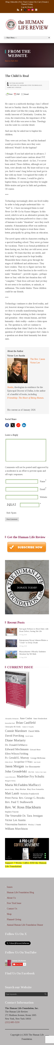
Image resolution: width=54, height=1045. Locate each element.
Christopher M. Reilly (13, 727)
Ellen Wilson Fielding (16, 753)
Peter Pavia (11, 797)
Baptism (13, 85)
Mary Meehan (20, 789)
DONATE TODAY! (27, 587)
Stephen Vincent (11, 812)
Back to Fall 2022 (11, 61)
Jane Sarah (37, 762)
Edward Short (35, 749)
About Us (11, 898)
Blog (7, 2)
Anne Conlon (26, 718)
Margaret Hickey (10, 781)
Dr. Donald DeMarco (16, 745)
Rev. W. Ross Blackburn (23, 807)
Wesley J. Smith (34, 824)
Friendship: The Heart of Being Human (25, 398)
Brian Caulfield (26, 722)
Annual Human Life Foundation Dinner (25, 925)
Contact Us (32, 2)
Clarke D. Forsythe (28, 727)
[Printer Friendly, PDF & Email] (17, 94)
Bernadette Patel (10, 723)
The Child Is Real (17, 76)
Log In (23, 7)
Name (42, 481)
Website (43, 497)
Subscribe (14, 2)
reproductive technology (31, 85)
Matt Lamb (12, 793)
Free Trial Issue (14, 903)
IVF (18, 85)
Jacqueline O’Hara (23, 761)
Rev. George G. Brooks (32, 797)
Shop (9, 914)
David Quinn (29, 736)
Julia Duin (31, 772)
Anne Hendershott (40, 719)
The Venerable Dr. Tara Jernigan (24, 815)
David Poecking (14, 735)
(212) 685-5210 (12, 1022)
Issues (9, 887)
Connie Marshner (16, 731)
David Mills (34, 731)
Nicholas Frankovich (29, 794)
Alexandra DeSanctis (12, 719)
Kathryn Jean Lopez (40, 772)
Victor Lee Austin (16, 83)
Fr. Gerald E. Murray (17, 757)
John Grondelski (16, 771)
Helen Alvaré (9, 762)
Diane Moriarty (15, 740)
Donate (45, 2)
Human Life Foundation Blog (20, 892)
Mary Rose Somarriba (35, 789)
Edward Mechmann (17, 749)
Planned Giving (27, 4)
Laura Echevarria (10, 777)
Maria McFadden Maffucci (23, 785)
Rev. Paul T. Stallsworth (19, 802)
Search (30, 7)
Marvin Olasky (9, 789)
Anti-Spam (11, 513)
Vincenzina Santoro (16, 824)
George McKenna (37, 758)
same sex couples (14, 87)
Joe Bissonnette (32, 766)
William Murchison (16, 828)
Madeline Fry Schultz (30, 776)
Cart (39, 2)
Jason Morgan (14, 766)
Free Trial (22, 2)
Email (42, 489)
